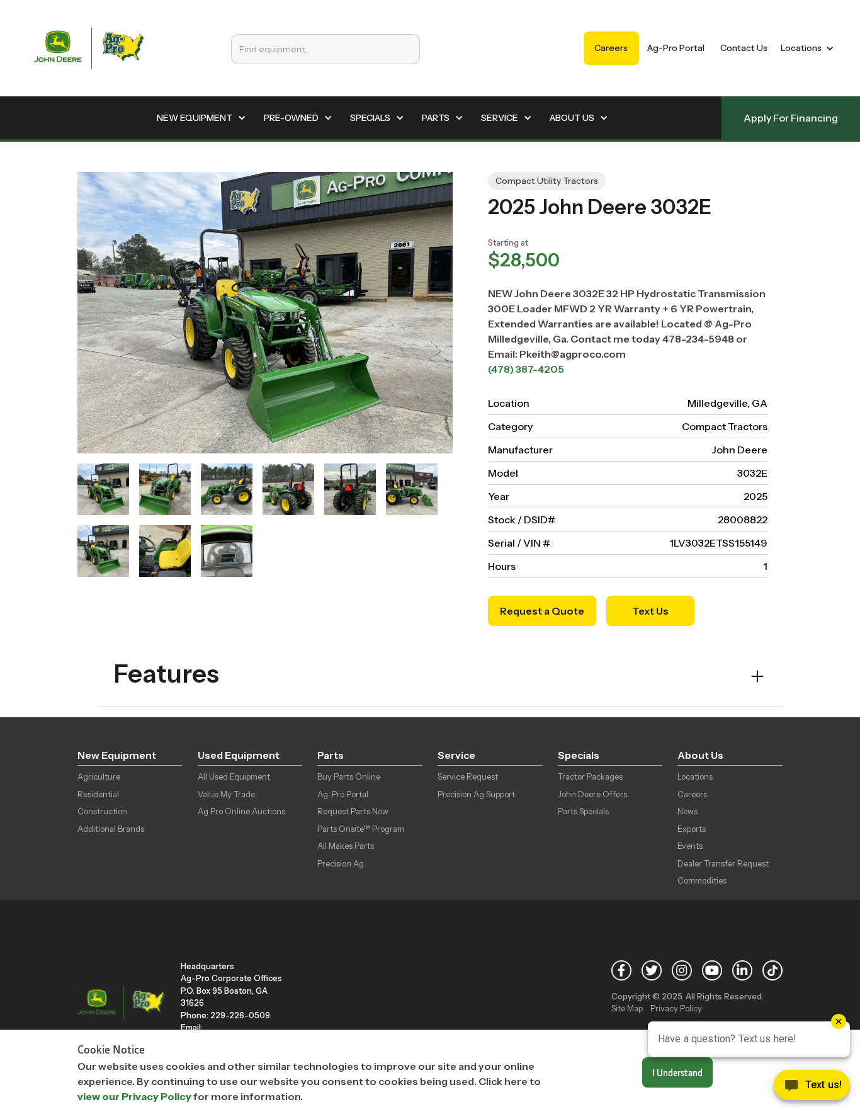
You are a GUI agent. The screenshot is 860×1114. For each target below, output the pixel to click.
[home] (89, 48)
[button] (805, 48)
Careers (611, 48)
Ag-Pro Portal (675, 48)
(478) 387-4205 (526, 369)
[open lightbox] (103, 489)
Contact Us (743, 48)
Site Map (627, 1008)
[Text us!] (812, 1088)
